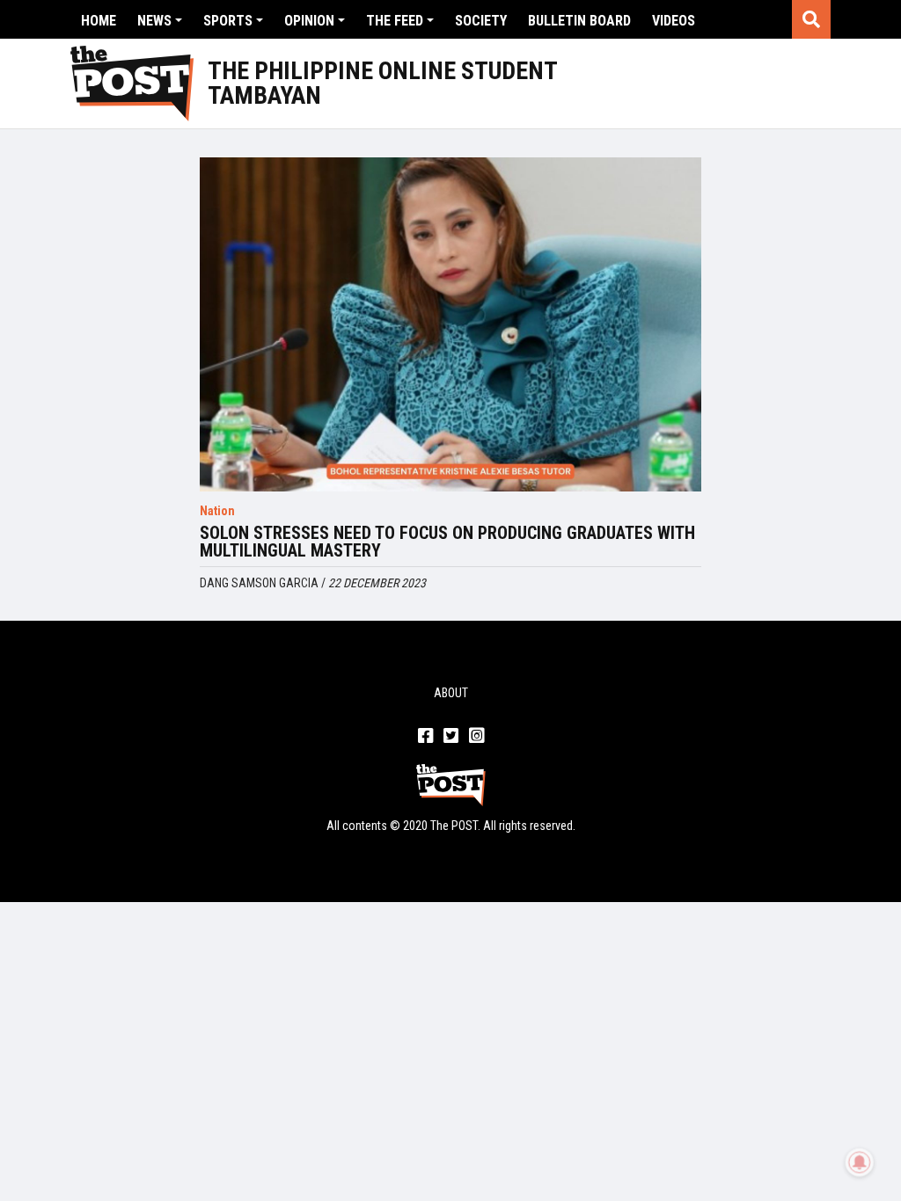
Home (98, 20)
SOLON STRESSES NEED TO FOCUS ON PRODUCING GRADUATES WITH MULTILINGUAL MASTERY (447, 541)
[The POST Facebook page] (425, 737)
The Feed (394, 20)
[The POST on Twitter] (450, 737)
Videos (673, 20)
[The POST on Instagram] (476, 737)
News (154, 20)
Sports (228, 20)
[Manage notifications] (860, 1162)
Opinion (309, 20)
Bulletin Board (579, 20)
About (451, 693)
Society (481, 20)
